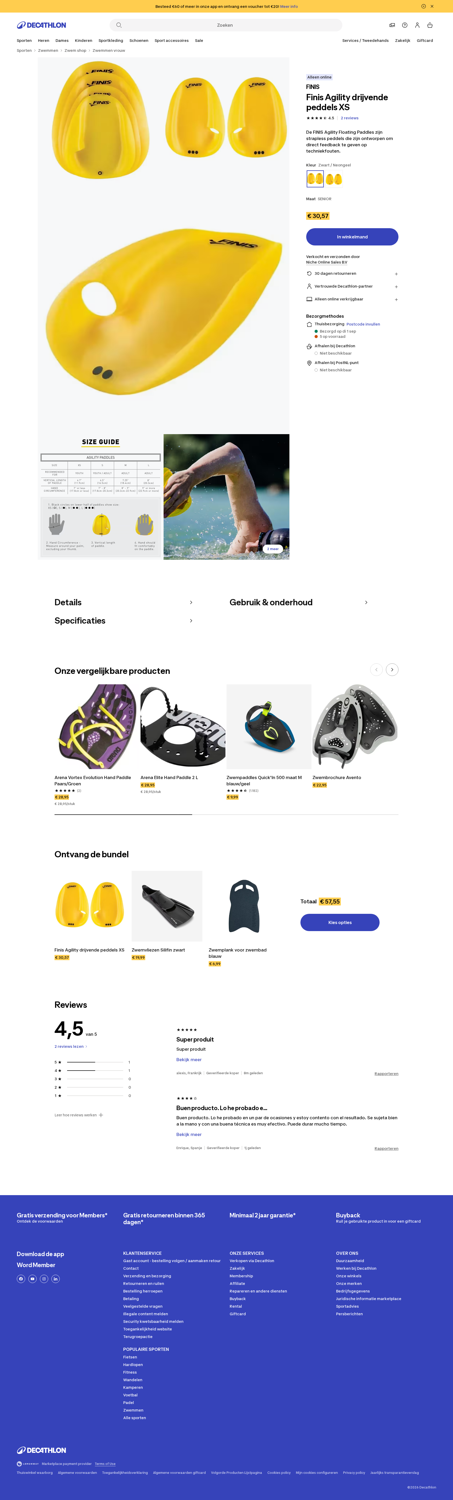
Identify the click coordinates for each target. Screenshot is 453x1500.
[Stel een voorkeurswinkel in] (392, 25)
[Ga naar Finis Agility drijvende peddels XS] (90, 906)
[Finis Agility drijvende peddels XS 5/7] (226, 497)
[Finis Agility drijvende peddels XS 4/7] (101, 497)
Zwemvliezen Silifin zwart (158, 950)
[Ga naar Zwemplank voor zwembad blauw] (244, 906)
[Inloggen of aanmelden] (417, 25)
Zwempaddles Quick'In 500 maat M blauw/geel (264, 780)
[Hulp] (404, 25)
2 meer (273, 549)
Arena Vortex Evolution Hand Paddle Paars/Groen (93, 780)
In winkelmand (352, 236)
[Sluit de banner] (432, 6)
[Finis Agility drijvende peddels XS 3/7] (163, 308)
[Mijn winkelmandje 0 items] (430, 25)
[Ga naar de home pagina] (41, 25)
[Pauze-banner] (423, 6)
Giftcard (425, 40)
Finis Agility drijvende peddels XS (90, 950)
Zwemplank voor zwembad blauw (238, 953)
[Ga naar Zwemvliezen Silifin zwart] (167, 906)
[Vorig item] (376, 669)
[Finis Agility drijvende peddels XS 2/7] (101, 120)
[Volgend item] (392, 669)
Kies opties (340, 922)
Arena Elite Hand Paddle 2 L (169, 777)
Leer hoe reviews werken (76, 1115)
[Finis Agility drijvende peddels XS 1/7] (226, 120)
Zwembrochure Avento (336, 777)
